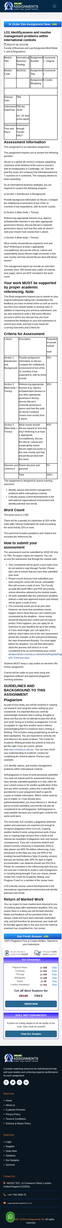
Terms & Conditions (16, 1119)
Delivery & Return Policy (18, 1123)
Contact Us (9, 1176)
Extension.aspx (21, 658)
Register (10, 1146)
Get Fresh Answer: (32, 936)
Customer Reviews (15, 1110)
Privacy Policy (13, 1114)
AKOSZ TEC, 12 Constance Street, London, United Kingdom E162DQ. (27, 1185)
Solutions (10, 1155)
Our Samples (12, 1160)
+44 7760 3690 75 (16, 1195)
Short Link (8, 1093)
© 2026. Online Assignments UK (27, 1219)
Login (9, 1142)
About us (10, 1105)
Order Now (11, 1151)
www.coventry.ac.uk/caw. (22, 749)
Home (9, 1100)
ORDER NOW (31, 1004)
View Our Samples (31, 1034)
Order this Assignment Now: (34, 24)
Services (10, 1165)
